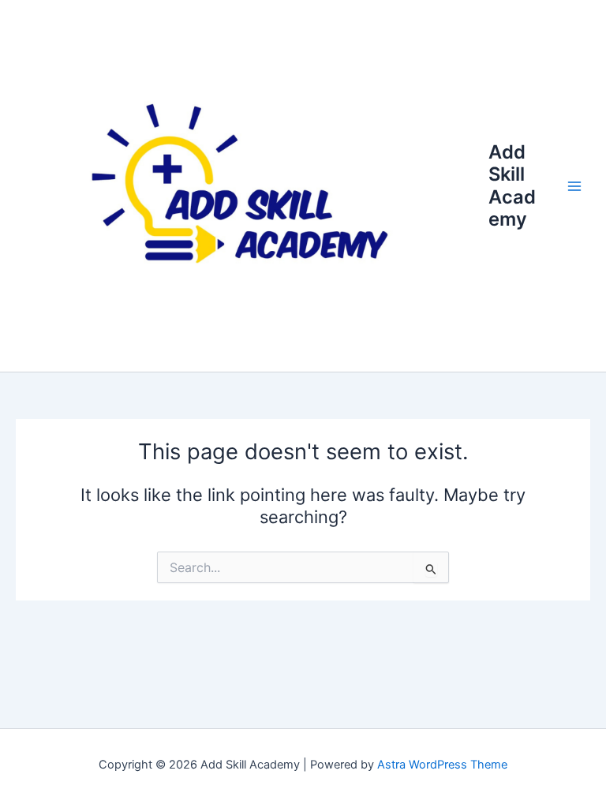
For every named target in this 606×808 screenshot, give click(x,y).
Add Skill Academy (512, 185)
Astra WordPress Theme (442, 765)
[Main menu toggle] (574, 185)
